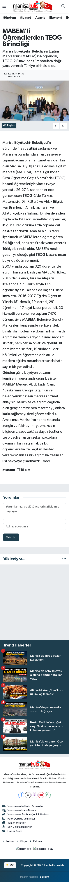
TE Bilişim (43, 876)
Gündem (9, 17)
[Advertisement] (34, 602)
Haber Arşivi (15, 831)
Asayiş (40, 17)
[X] (28, 795)
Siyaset (25, 17)
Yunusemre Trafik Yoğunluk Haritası (28, 814)
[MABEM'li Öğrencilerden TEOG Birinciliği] (34, 101)
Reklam (37, 841)
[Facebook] (21, 795)
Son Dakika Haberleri (20, 826)
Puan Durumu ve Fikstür (21, 818)
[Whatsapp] (48, 795)
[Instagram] (34, 795)
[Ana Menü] (4, 6)
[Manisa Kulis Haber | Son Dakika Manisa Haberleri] (33, 6)
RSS (11, 865)
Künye (23, 841)
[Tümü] (64, 559)
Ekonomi (55, 17)
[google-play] (43, 849)
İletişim (10, 841)
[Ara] (63, 6)
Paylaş (11, 125)
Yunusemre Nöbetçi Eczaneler (26, 806)
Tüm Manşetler (17, 822)
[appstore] (24, 849)
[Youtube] (41, 795)
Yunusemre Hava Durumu (22, 810)
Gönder (11, 537)
